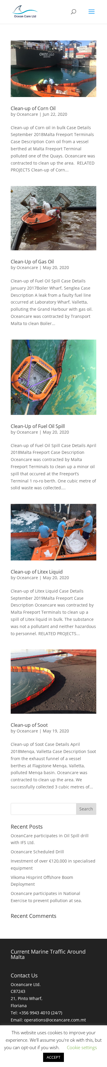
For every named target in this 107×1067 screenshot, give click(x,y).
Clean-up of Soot (29, 725)
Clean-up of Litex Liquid (37, 571)
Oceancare (27, 114)
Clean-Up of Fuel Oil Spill (38, 426)
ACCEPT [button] (53, 1057)
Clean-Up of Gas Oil (32, 261)
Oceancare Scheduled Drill (37, 851)
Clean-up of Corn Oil (33, 108)
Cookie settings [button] (82, 1047)
